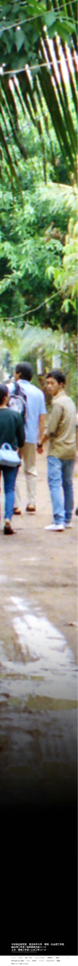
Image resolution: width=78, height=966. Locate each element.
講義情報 (58, 960)
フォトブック (41, 960)
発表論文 (57, 957)
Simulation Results (50, 960)
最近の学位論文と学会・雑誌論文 (17, 960)
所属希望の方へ (50, 957)
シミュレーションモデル (39, 957)
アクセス (28, 960)
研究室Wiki (34, 960)
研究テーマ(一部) (28, 957)
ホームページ (13, 957)
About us (21, 957)
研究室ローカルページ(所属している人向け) (19, 963)
